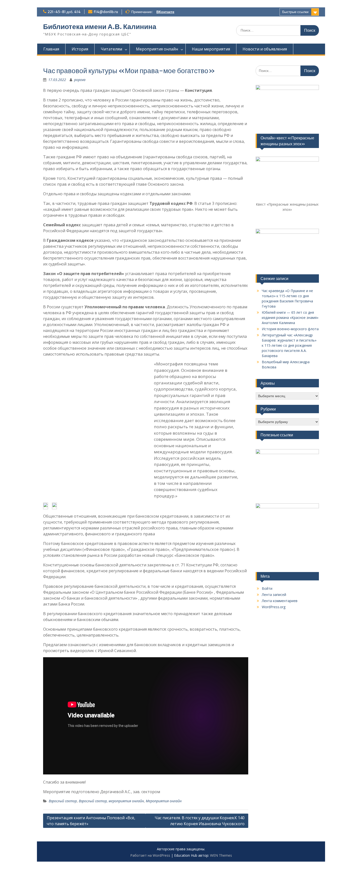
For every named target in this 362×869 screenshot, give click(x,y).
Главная (51, 49)
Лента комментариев (279, 600)
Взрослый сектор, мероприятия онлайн (111, 801)
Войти (267, 588)
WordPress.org (273, 607)
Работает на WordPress (150, 855)
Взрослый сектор (63, 801)
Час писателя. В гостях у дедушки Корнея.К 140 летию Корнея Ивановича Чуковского (200, 820)
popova (79, 79)
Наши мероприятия (211, 49)
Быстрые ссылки (295, 12)
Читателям (111, 49)
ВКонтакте (165, 12)
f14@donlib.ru (106, 12)
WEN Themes (221, 855)
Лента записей (274, 594)
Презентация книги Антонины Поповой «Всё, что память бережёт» (91, 820)
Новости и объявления (265, 49)
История (80, 49)
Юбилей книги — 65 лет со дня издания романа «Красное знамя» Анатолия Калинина (290, 317)
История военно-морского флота (290, 329)
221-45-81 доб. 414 (64, 12)
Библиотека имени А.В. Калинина (99, 26)
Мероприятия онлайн (157, 49)
